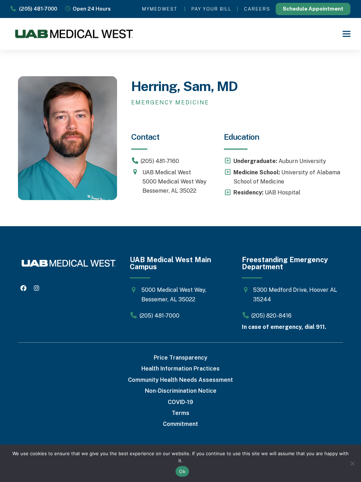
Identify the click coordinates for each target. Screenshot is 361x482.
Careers (257, 9)
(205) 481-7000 (36, 9)
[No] (352, 463)
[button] (346, 34)
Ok (182, 471)
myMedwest (159, 9)
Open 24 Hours (91, 9)
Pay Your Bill (211, 9)
